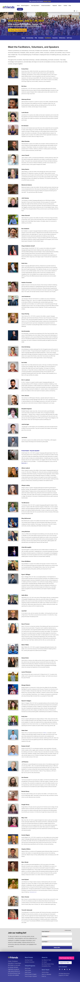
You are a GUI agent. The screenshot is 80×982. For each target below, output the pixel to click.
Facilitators (48, 38)
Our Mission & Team (46, 960)
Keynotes (55, 38)
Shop (70, 5)
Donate (20, 9)
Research (55, 5)
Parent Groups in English (30, 974)
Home (18, 5)
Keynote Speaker (34, 450)
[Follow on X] (67, 969)
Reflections (62, 38)
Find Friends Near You (66, 958)
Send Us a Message (46, 974)
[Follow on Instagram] (60, 969)
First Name (45, 936)
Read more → (25, 463)
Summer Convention (29, 962)
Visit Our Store (45, 972)
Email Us (44, 976)
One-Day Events (35, 5)
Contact (65, 5)
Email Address (46, 931)
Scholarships (29, 38)
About (59, 5)
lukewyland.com (32, 892)
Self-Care (69, 38)
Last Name (45, 941)
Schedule (41, 38)
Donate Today (47, 1)
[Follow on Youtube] (65, 969)
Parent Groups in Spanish (31, 976)
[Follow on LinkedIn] (70, 969)
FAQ (36, 38)
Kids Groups (28, 968)
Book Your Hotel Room (18, 30)
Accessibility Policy (46, 966)
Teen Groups (28, 970)
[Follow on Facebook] (62, 969)
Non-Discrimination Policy (48, 964)
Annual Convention (45, 5)
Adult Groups (28, 972)
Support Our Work (64, 962)
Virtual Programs (25, 5)
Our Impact (44, 962)
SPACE (44, 732)
